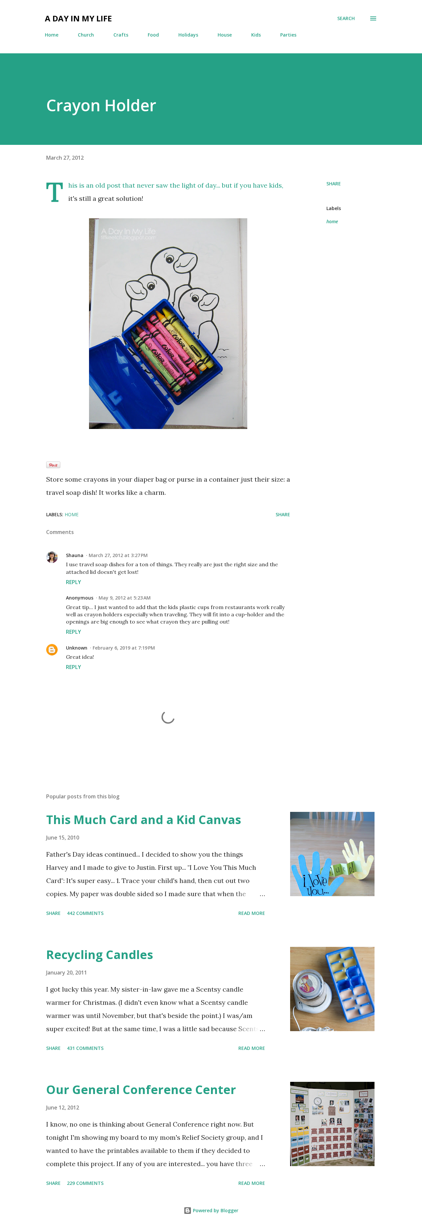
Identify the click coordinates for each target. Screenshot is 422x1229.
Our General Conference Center (141, 1090)
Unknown (76, 648)
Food (153, 35)
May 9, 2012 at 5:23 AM (125, 598)
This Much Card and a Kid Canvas (143, 820)
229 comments (85, 1183)
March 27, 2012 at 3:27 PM (118, 555)
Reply (73, 582)
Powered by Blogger (215, 1210)
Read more (251, 913)
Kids (256, 35)
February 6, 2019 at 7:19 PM (124, 648)
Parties (288, 35)
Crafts (120, 35)
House (225, 35)
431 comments (85, 1048)
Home (51, 35)
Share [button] (333, 183)
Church (86, 35)
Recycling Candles (99, 955)
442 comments (85, 913)
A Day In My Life (78, 18)
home (332, 221)
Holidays (188, 35)
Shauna (74, 555)
